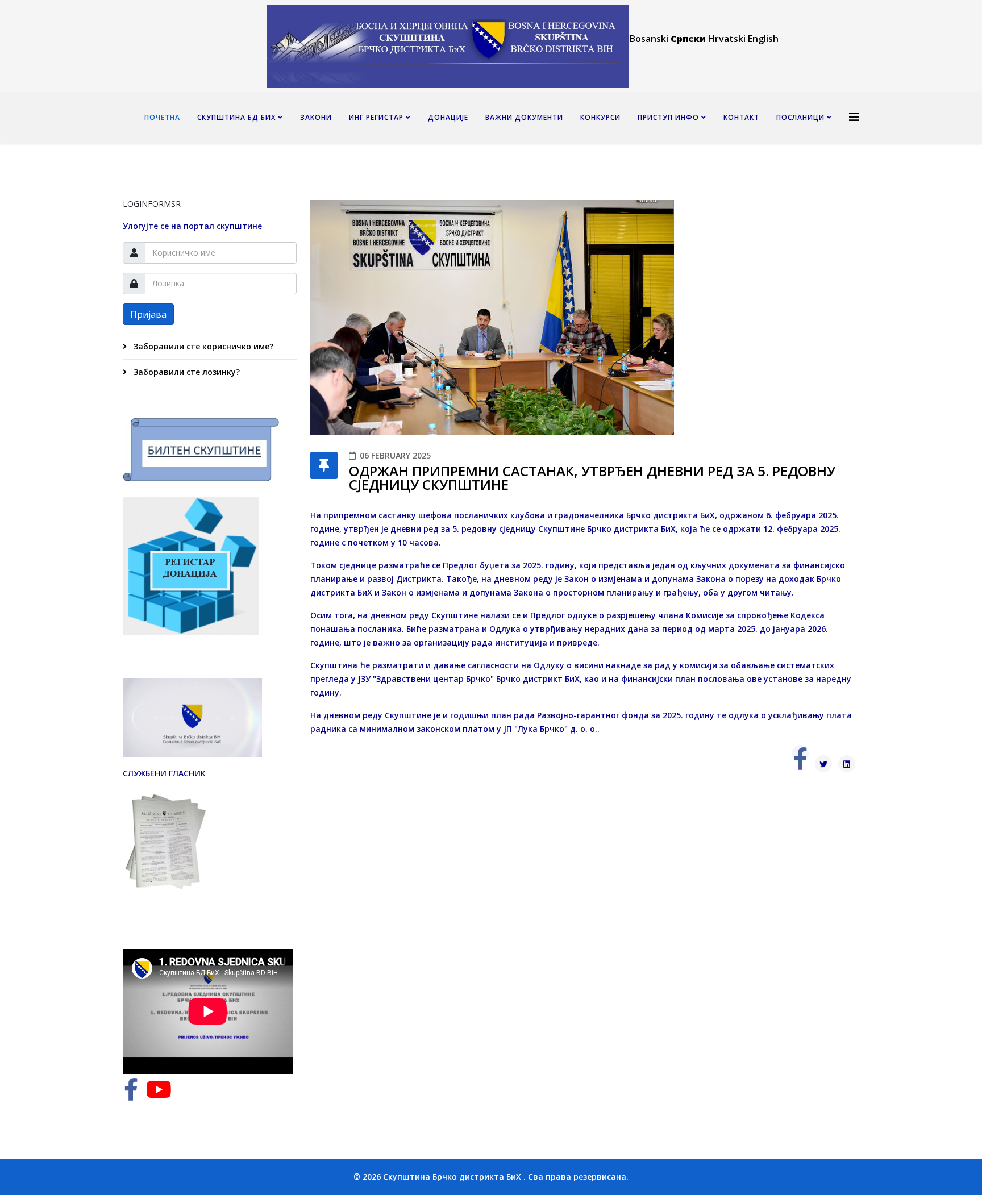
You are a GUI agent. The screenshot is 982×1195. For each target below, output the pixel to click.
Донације (448, 117)
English (763, 38)
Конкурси (600, 117)
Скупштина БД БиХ (236, 117)
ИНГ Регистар (376, 117)
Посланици (800, 117)
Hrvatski (727, 38)
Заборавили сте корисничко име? (202, 346)
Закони (316, 117)
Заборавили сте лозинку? (185, 372)
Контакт (741, 117)
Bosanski (649, 38)
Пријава (148, 314)
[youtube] (159, 1094)
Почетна (162, 117)
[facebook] (131, 1094)
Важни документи (524, 117)
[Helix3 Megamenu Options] (854, 116)
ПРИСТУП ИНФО (668, 117)
